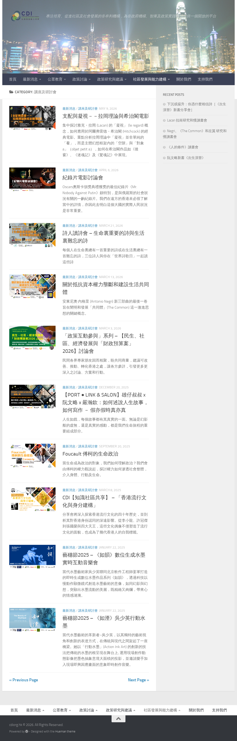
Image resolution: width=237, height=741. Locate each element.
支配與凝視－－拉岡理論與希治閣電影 (105, 116)
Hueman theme (65, 731)
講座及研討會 (88, 109)
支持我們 (205, 79)
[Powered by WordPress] (26, 731)
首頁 (12, 79)
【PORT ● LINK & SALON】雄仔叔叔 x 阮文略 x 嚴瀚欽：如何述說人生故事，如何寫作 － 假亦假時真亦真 (105, 402)
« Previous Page (23, 679)
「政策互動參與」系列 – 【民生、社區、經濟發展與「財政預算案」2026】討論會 (103, 343)
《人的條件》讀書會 (182, 147)
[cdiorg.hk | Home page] (25, 16)
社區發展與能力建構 (149, 79)
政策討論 (79, 79)
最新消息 (30, 79)
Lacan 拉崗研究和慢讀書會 (187, 120)
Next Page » (138, 679)
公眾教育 (55, 79)
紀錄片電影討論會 (82, 178)
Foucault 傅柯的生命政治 (90, 454)
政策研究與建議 (110, 79)
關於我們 (183, 79)
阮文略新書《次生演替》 (186, 158)
